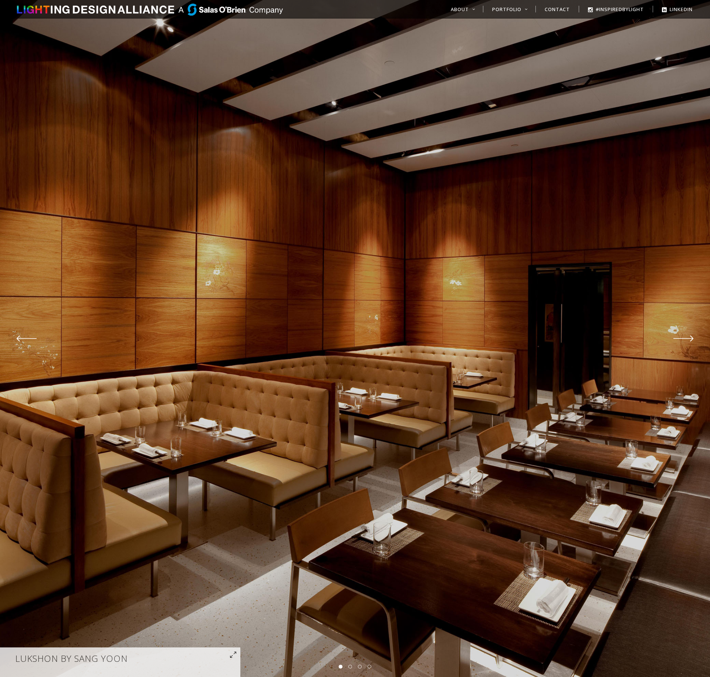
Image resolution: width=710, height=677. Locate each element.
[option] (355, 338)
